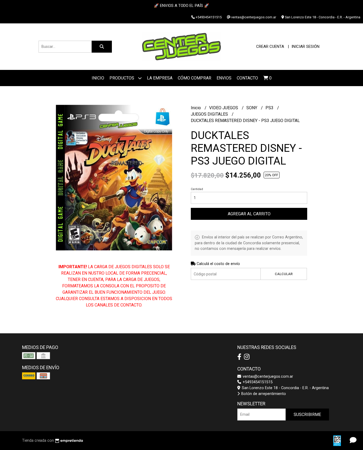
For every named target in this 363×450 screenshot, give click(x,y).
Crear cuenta (270, 46)
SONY (252, 107)
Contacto (247, 78)
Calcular (284, 274)
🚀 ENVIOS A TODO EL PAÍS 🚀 (181, 5)
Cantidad (197, 189)
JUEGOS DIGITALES (210, 114)
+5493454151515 (257, 382)
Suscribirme (307, 414)
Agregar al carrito (249, 213)
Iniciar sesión (305, 46)
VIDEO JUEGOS (224, 107)
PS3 (270, 107)
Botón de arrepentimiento (263, 394)
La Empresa (159, 78)
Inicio (98, 78)
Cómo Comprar (194, 78)
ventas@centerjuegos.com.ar (267, 376)
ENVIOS (224, 78)
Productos (122, 78)
